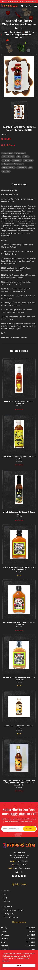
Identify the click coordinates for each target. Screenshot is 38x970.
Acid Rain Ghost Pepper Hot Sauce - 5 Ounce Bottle (19, 402)
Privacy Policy (9, 914)
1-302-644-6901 (21, 865)
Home (5, 32)
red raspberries (20, 153)
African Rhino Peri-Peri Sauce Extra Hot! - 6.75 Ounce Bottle (19, 568)
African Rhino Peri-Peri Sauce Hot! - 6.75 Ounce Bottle (19, 623)
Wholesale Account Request (14, 910)
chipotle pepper (7, 153)
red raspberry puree (8, 167)
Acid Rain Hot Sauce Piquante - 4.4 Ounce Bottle (19, 458)
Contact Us (8, 907)
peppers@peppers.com (21, 868)
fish (30, 167)
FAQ (5, 898)
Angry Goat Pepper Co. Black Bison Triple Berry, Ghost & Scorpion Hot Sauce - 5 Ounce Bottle (19, 783)
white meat (6, 171)
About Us (7, 891)
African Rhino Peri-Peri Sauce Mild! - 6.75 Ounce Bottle (19, 679)
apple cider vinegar (8, 156)
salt (18, 156)
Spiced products (16, 32)
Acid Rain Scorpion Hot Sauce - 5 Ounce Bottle (19, 513)
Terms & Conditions (11, 917)
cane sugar (6, 160)
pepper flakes (22, 167)
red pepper (6, 164)
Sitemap (7, 901)
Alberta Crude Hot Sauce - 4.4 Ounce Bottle (19, 727)
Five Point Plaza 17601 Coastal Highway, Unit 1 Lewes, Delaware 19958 (19, 855)
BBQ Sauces (29, 32)
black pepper (17, 160)
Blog (5, 894)
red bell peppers (17, 164)
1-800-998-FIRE (22, 861)
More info (6, 961)
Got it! (19, 965)
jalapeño (25, 156)
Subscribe (28, 829)
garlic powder (28, 160)
